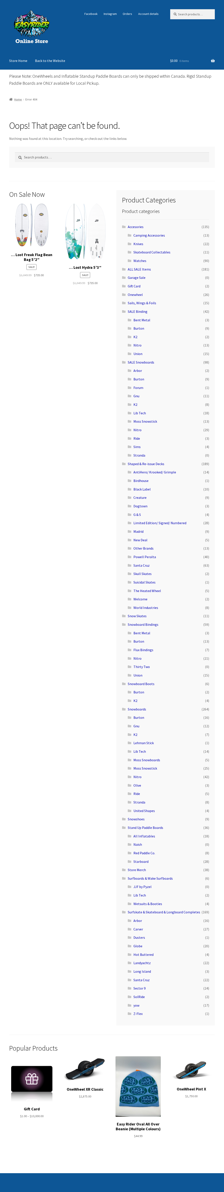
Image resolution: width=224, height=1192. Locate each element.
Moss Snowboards (146, 760)
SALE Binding (137, 311)
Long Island (142, 971)
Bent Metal (141, 320)
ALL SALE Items (139, 269)
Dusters (139, 937)
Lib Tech (139, 413)
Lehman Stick (143, 743)
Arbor (137, 370)
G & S (137, 514)
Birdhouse (141, 480)
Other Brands (143, 548)
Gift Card (134, 286)
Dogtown (140, 506)
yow (136, 1005)
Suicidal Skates (144, 582)
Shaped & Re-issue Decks (146, 464)
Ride (136, 438)
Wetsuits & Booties (147, 904)
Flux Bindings (143, 650)
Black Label (142, 489)
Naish (137, 844)
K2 (135, 337)
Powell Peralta (144, 557)
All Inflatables (144, 836)
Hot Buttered (143, 954)
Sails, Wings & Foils (142, 303)
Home (18, 99)
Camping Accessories (149, 235)
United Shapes (144, 811)
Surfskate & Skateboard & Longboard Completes (164, 912)
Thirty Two (141, 667)
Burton (138, 328)
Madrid (138, 531)
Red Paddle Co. (144, 853)
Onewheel (135, 294)
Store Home (18, 60)
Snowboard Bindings (143, 624)
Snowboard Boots (141, 684)
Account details (148, 14)
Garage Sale (136, 277)
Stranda (139, 455)
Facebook (91, 14)
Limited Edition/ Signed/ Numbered (159, 523)
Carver (138, 929)
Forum (138, 387)
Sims (137, 447)
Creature (140, 497)
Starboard (141, 861)
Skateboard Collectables (151, 252)
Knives (138, 244)
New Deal (140, 540)
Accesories (136, 227)
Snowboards (137, 709)
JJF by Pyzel (142, 886)
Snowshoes (136, 819)
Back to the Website (50, 60)
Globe (137, 946)
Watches (139, 260)
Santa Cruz (141, 565)
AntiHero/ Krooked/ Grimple (154, 472)
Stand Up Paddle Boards (145, 827)
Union (137, 354)
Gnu (136, 396)
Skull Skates (142, 573)
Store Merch (137, 870)
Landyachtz (142, 963)
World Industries (145, 607)
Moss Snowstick (145, 421)
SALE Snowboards (141, 362)
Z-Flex (138, 1013)
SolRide (139, 997)
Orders (127, 14)
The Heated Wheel (147, 591)
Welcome (140, 599)
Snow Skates (137, 616)
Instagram (110, 14)
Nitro (137, 345)
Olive (137, 785)
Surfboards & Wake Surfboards (150, 878)
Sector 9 (139, 988)
